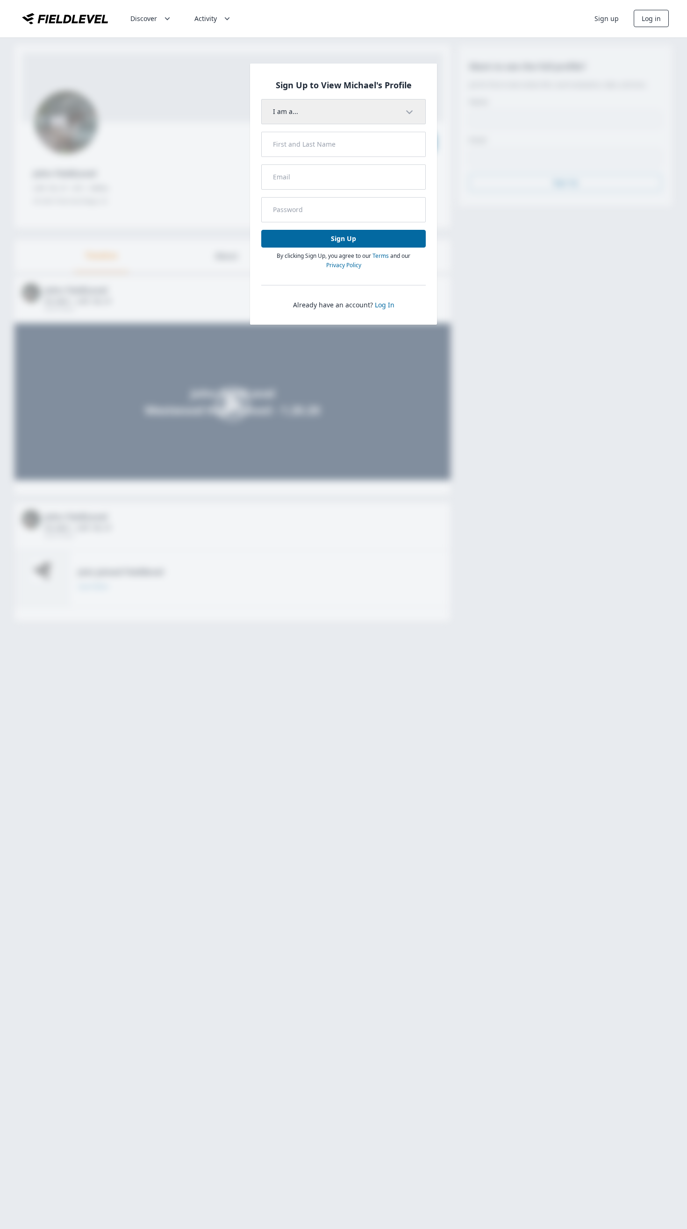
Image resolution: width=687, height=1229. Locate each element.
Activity (205, 18)
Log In (384, 304)
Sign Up (343, 238)
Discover (143, 18)
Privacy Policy (343, 265)
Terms (380, 256)
